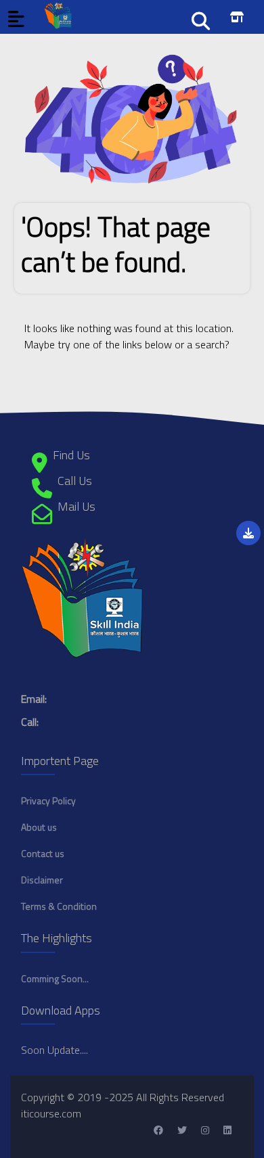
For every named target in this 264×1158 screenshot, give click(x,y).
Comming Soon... (55, 978)
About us (39, 827)
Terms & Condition (59, 906)
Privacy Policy (48, 800)
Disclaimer (42, 880)
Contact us (42, 853)
